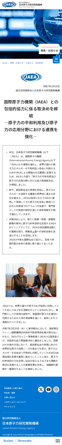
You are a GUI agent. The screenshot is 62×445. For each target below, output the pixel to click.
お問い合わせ (9, 397)
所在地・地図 (9, 392)
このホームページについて (15, 402)
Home (4, 63)
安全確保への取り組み (13, 388)
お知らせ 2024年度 (34, 63)
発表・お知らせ (16, 63)
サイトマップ (9, 406)
